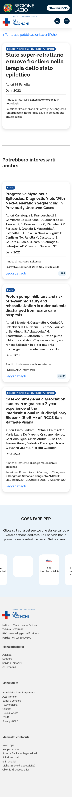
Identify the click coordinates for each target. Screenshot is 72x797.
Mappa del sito (10, 749)
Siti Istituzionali (10, 757)
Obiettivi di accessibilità (15, 769)
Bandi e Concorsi (11, 700)
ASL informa (9, 667)
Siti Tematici (9, 761)
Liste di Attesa (10, 713)
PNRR (5, 717)
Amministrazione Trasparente (18, 692)
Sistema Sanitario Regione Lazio (20, 753)
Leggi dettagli (16, 273)
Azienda (7, 654)
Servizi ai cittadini (12, 663)
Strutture (7, 658)
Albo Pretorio (9, 696)
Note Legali (8, 745)
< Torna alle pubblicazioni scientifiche (29, 35)
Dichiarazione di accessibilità (18, 765)
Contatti (6, 709)
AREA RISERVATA (58, 7)
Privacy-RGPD (10, 721)
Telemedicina (10, 704)
